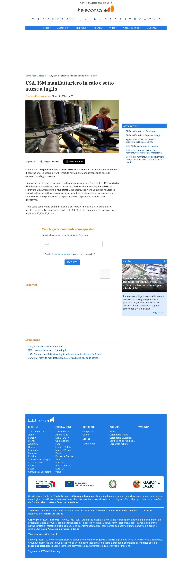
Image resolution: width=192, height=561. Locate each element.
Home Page (30, 75)
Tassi (58, 453)
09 (33, 19)
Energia (32, 465)
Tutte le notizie (36, 431)
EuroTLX (59, 468)
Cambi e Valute (63, 447)
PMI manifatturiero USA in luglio (141, 131)
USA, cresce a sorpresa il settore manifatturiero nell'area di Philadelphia (144, 151)
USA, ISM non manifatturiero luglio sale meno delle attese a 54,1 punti (65, 354)
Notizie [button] (45, 27)
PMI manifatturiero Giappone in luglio (143, 135)
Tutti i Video (89, 443)
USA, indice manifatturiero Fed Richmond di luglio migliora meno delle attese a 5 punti (145, 159)
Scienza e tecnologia (39, 459)
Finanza (32, 453)
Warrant (59, 462)
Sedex (58, 459)
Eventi (112, 431)
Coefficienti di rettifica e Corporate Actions (122, 442)
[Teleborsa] (96, 11)
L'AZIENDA (143, 427)
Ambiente (33, 443)
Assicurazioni (35, 462)
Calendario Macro (118, 434)
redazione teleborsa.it (128, 510)
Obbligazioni (62, 440)
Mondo (32, 440)
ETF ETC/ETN (62, 437)
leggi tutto (158, 312)
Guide (127, 261)
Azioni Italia (61, 434)
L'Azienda (152, 27)
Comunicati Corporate (39, 471)
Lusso (31, 468)
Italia (31, 434)
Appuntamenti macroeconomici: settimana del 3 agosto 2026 (141, 140)
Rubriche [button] (81, 27)
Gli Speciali (88, 431)
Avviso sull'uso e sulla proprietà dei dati (59, 528)
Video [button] (112, 27)
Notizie (42, 75)
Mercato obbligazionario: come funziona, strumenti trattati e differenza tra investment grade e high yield (143, 283)
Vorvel (58, 471)
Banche (32, 447)
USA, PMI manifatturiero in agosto (142, 146)
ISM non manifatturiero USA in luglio (47, 350)
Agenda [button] (98, 27)
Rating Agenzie (63, 465)
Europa (32, 437)
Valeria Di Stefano (53, 513)
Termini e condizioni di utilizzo (44, 534)
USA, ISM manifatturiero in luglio (45, 346)
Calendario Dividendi (120, 437)
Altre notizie (131, 126)
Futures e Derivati (64, 456)
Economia (30, 96)
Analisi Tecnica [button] (131, 27)
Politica (32, 456)
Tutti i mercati (62, 431)
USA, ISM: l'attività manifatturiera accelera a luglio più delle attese (63, 357)
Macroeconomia (42, 96)
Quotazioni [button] (63, 27)
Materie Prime (63, 450)
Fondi (58, 443)
